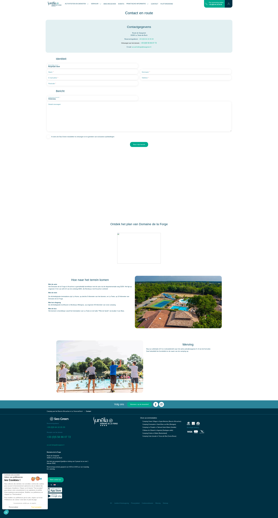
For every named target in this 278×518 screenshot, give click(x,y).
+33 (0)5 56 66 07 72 (149, 43)
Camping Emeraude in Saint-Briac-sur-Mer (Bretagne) (159, 424)
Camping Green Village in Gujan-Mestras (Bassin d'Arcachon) (161, 421)
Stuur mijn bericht (139, 144)
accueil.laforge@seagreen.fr (141, 47)
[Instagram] (161, 404)
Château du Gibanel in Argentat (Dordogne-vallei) (157, 430)
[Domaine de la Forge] (54, 4)
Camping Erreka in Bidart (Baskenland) (154, 433)
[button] (229, 4)
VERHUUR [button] (95, 4)
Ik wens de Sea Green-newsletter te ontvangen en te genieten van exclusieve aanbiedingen (82, 137)
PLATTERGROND (167, 4)
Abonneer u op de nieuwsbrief (139, 404)
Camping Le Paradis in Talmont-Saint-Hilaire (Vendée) (159, 427)
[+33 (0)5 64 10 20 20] (206, 4)
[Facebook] (155, 404)
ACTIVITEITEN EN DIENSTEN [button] (75, 4)
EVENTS (121, 4)
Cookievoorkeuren (147, 503)
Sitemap (165, 503)
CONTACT (154, 4)
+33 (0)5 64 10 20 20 (215, 4)
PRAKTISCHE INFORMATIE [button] (136, 4)
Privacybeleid (135, 503)
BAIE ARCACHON (110, 4)
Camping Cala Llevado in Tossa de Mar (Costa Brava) (159, 436)
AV (111, 503)
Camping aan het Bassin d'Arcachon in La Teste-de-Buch (65, 411)
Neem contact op (55, 479)
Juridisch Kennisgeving (121, 503)
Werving (158, 503)
